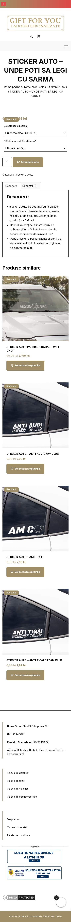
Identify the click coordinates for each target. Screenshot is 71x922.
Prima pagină (12, 87)
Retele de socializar (18, 835)
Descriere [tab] (11, 186)
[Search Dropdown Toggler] (32, 37)
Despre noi (13, 819)
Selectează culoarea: (16, 125)
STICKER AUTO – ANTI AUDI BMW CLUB (32, 453)
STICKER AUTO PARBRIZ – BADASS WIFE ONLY (33, 348)
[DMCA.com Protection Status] (19, 899)
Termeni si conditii (17, 827)
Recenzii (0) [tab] (29, 186)
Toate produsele (34, 87)
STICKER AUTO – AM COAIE (24, 557)
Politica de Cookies (18, 788)
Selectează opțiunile (27, 365)
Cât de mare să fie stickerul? (20, 141)
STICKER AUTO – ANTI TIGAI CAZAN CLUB (34, 660)
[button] (39, 37)
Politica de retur (15, 780)
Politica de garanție (18, 772)
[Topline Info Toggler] (3, 4)
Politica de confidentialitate (22, 796)
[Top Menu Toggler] (66, 46)
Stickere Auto (56, 87)
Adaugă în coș (30, 162)
